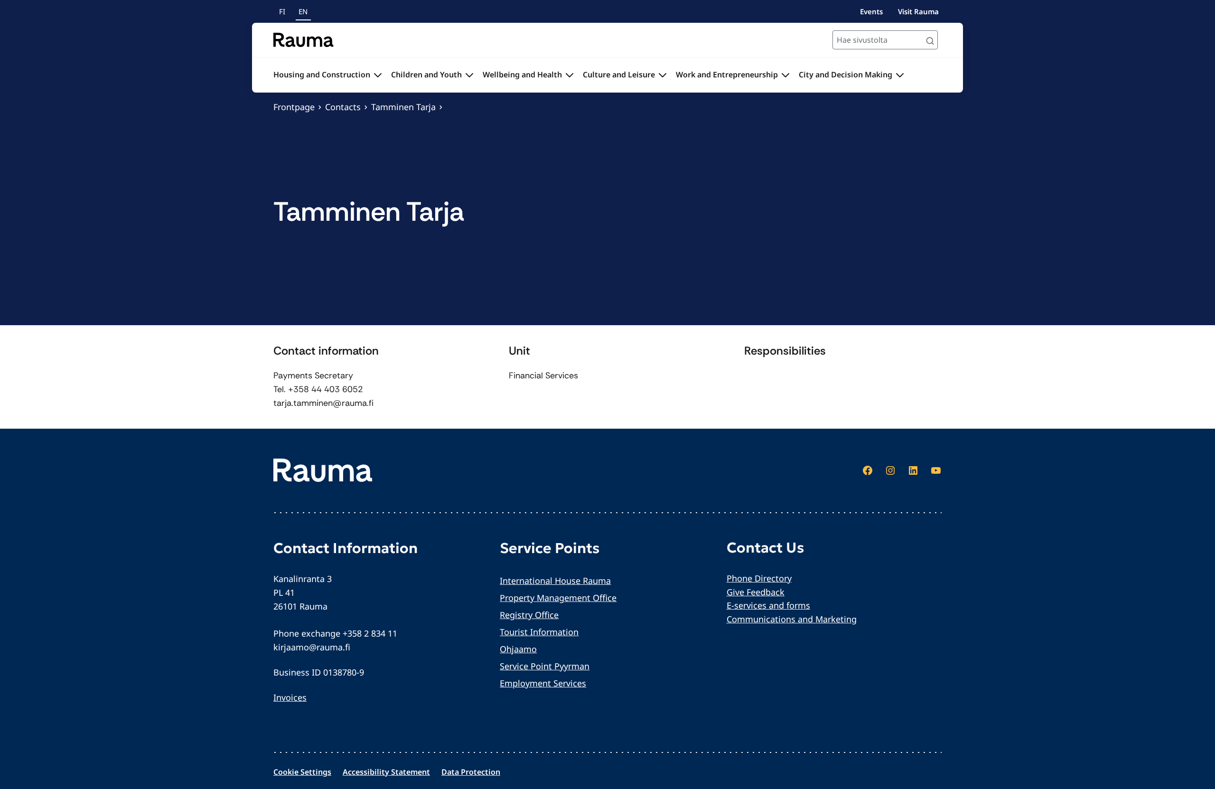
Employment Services (543, 683)
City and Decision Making (845, 74)
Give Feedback (756, 592)
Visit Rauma (918, 11)
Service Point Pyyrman (544, 666)
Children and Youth (426, 74)
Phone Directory (759, 578)
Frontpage (294, 107)
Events (871, 11)
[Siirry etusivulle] (303, 40)
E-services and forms (768, 605)
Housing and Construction (321, 74)
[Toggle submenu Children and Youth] (469, 75)
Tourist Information (539, 632)
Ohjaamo (518, 649)
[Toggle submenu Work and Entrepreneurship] (785, 75)
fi (282, 11)
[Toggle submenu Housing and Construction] (378, 75)
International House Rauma (555, 580)
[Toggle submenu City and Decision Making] (900, 75)
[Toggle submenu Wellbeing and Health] (569, 75)
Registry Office (529, 614)
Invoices (290, 697)
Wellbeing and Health (522, 74)
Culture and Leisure (619, 74)
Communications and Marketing (792, 619)
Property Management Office (558, 597)
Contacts (343, 107)
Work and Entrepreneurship (727, 74)
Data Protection (470, 772)
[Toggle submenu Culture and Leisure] (662, 75)
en (303, 11)
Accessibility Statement (386, 772)
